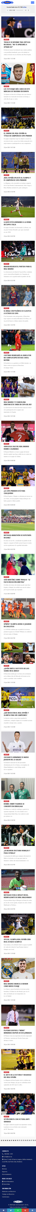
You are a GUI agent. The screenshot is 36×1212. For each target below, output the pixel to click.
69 (15, 1140)
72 (21, 1140)
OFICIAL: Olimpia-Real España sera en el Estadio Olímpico (17, 940)
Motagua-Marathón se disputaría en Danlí (17, 536)
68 (13, 1140)
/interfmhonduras (9, 1181)
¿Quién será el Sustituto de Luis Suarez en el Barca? (16, 669)
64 (5, 1140)
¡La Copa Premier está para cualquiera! (14, 492)
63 (3, 1140)
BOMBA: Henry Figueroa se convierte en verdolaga (14, 805)
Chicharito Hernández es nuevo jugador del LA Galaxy (16, 758)
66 (9, 1140)
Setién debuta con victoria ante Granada (17, 1120)
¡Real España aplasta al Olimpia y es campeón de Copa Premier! (17, 179)
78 (33, 1140)
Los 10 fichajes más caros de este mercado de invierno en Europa (17, 90)
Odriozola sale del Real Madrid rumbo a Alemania (16, 447)
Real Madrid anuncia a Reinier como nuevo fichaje (16, 985)
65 (7, 1140)
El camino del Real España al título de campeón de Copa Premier (18, 134)
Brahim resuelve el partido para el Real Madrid (18, 267)
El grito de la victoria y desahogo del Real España (17, 1076)
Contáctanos (5, 1197)
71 (19, 1140)
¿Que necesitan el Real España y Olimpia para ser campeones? (16, 714)
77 (31, 1140)
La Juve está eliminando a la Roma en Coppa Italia (17, 223)
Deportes (6, 39)
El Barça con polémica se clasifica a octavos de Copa (17, 312)
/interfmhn (7, 1184)
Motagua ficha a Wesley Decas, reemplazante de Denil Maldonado (18, 896)
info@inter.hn (8, 1157)
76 (29, 1140)
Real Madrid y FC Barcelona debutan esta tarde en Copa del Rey (18, 403)
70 (17, 1140)
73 (23, 1140)
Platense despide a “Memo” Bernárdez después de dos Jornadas (18, 1031)
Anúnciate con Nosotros (9, 1191)
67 (11, 1140)
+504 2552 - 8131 (8, 1154)
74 (25, 1140)
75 (27, 1140)
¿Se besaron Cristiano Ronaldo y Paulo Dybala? (17, 851)
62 (1, 1140)
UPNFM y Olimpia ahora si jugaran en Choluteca (17, 625)
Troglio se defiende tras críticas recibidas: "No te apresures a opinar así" (17, 44)
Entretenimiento (6, 1174)
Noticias (4, 1169)
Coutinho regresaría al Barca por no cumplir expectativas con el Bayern (17, 357)
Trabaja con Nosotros (8, 1194)
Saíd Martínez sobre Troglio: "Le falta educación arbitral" (17, 580)
